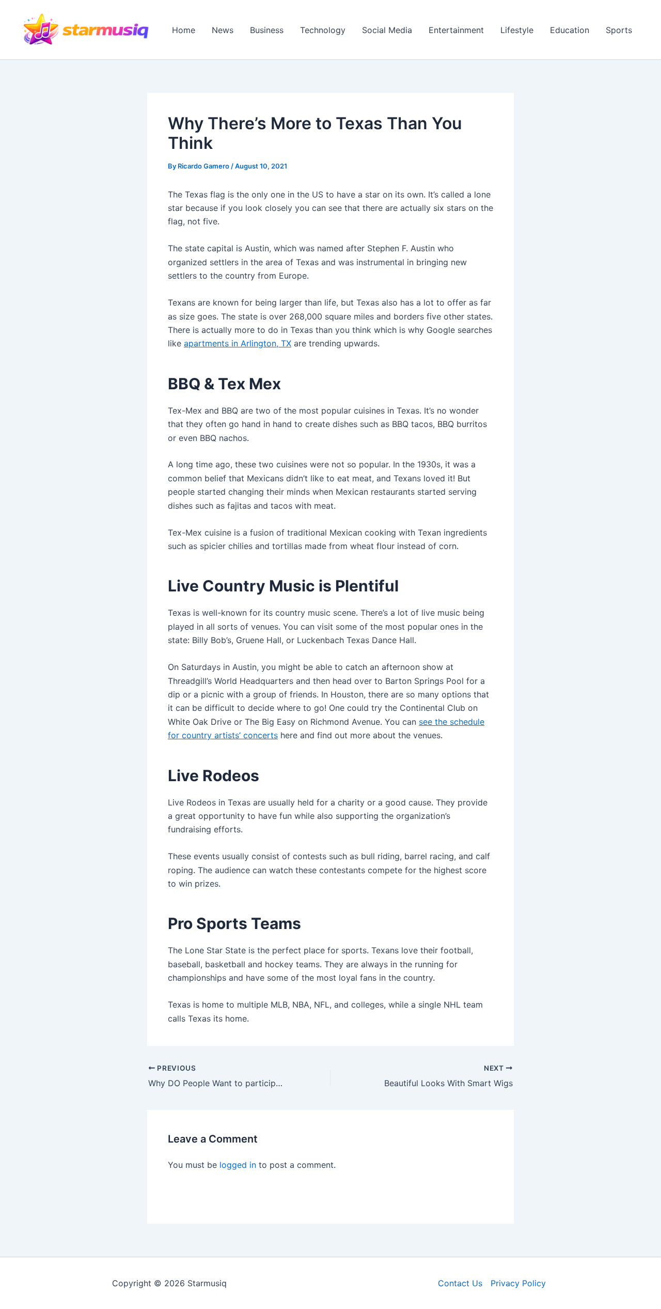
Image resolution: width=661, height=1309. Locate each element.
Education (569, 30)
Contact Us (460, 1283)
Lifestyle (516, 30)
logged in (237, 1165)
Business (267, 30)
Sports (619, 30)
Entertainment (456, 30)
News (222, 30)
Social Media (387, 30)
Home (183, 30)
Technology (322, 30)
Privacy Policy (518, 1283)
